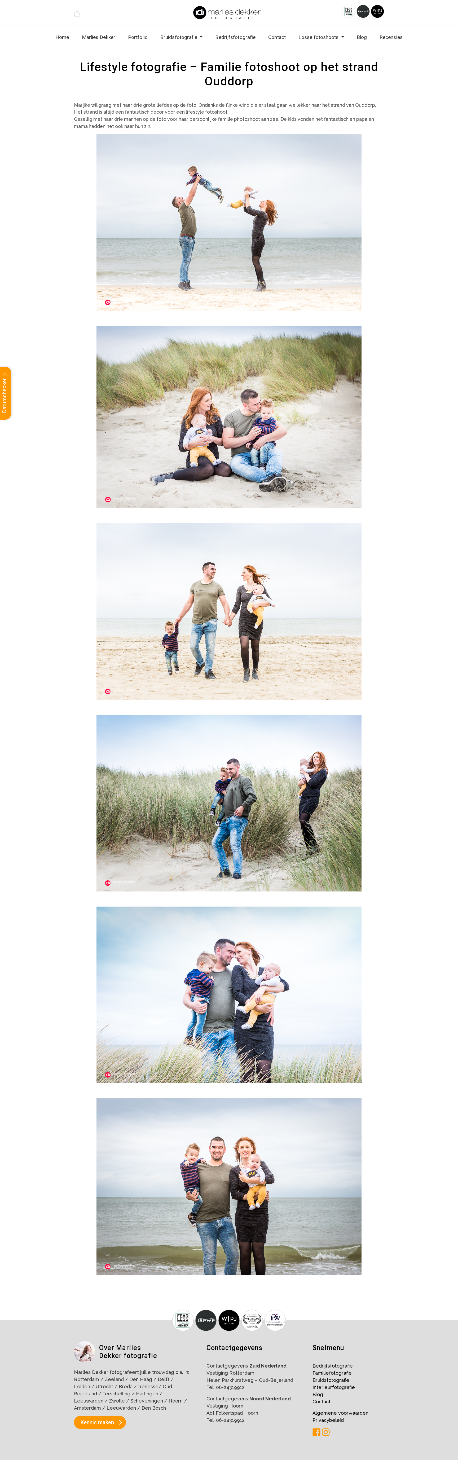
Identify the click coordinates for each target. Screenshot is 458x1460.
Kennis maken (97, 1422)
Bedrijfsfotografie (235, 37)
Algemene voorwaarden (340, 1413)
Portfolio (138, 37)
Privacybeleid (328, 1420)
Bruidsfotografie (179, 37)
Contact (277, 37)
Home (62, 37)
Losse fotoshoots (319, 37)
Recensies (391, 37)
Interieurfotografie (333, 1387)
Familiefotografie (332, 1373)
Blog (362, 37)
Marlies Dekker (98, 37)
